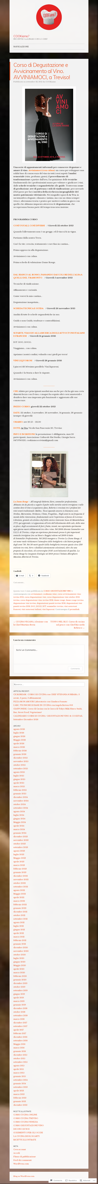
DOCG (39, 606)
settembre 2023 (20, 847)
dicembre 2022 (20, 876)
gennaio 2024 (19, 833)
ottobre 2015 (19, 1058)
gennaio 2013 (19, 1101)
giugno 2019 (19, 994)
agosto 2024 (19, 811)
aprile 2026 (18, 743)
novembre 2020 (21, 951)
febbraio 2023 (20, 869)
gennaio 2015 (19, 1076)
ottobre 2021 (19, 915)
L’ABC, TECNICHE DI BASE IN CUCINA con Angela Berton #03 (43, 705)
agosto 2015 (18, 1065)
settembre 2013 (20, 1087)
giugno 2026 (19, 736)
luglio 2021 (18, 926)
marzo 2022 (19, 901)
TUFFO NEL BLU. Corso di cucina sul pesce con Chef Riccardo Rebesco (67, 624)
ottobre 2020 (19, 955)
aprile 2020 (18, 969)
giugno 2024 (19, 819)
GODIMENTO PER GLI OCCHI (28, 1132)
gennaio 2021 (19, 944)
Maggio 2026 (19, 740)
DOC (33, 606)
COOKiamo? (21, 36)
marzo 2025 (19, 786)
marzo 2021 (18, 937)
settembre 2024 (20, 808)
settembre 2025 (20, 768)
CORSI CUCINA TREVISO (25, 1118)
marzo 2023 (19, 865)
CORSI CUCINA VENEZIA (25, 1122)
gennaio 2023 (19, 872)
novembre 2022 (20, 879)
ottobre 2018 (19, 1012)
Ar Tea (24, 428)
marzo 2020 (19, 972)
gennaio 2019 (19, 1005)
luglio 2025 (18, 776)
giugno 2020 (19, 962)
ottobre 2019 (19, 987)
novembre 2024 (20, 801)
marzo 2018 (18, 1019)
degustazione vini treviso (24, 603)
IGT (44, 606)
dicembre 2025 (20, 758)
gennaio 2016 (19, 1051)
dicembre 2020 (20, 947)
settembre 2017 (20, 1026)
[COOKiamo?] (49, 17)
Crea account (19, 1149)
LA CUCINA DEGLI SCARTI (26, 1136)
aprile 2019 (18, 997)
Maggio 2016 (19, 1044)
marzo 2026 (19, 747)
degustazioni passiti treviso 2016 (51, 603)
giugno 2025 (19, 779)
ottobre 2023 (19, 844)
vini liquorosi (48, 609)
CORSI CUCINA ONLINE (25, 1115)
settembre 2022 (20, 887)
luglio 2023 (18, 854)
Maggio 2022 (19, 894)
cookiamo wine (50, 594)
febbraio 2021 (19, 940)
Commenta (75, 668)
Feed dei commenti (22, 1160)
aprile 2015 (18, 1069)
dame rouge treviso (74, 600)
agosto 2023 (19, 851)
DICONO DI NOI (21, 1129)
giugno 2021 (19, 929)
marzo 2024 (19, 829)
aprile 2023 (18, 861)
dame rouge (59, 600)
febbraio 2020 (20, 976)
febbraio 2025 (20, 790)
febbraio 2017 (19, 1033)
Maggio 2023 (19, 858)
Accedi (16, 1153)
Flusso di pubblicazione (24, 1156)
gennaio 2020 (19, 980)
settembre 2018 (20, 1015)
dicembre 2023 (20, 836)
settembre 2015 (20, 1062)
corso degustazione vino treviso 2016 (36, 600)
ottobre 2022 (19, 883)
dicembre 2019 (20, 983)
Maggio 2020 (19, 965)
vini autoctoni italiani (31, 609)
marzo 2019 (18, 1001)
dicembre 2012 (20, 1105)
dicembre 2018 (20, 1008)
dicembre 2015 (20, 1055)
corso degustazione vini (35, 597)
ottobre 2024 (19, 804)
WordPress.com (21, 1164)
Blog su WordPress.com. (24, 1176)
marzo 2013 (18, 1094)
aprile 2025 (18, 783)
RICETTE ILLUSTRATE (24, 1140)
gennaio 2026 (19, 754)
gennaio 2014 (19, 1083)
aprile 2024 (18, 826)
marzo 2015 (18, 1073)
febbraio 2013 (19, 1098)
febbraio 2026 (20, 751)
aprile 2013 (18, 1091)
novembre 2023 (20, 840)
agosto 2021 (18, 922)
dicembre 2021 (20, 912)
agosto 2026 (19, 729)
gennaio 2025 (19, 793)
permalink (74, 609)
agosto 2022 (19, 890)
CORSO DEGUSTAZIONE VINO (57, 591)
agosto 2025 (19, 772)
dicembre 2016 (20, 1037)
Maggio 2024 (19, 822)
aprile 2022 (18, 897)
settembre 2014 (20, 1080)
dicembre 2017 (20, 1023)
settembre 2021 (20, 919)
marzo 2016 (18, 1048)
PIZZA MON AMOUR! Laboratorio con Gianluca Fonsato (40, 701)
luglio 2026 (18, 733)
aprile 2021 (18, 933)
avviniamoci (36, 594)
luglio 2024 (18, 815)
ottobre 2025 (19, 765)
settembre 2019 (20, 990)
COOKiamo (51, 82)
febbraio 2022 (20, 904)
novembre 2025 (20, 761)
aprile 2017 (18, 1030)
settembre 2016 (20, 1040)
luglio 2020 (18, 958)
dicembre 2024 (20, 797)
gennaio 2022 (19, 908)
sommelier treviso (55, 606)
